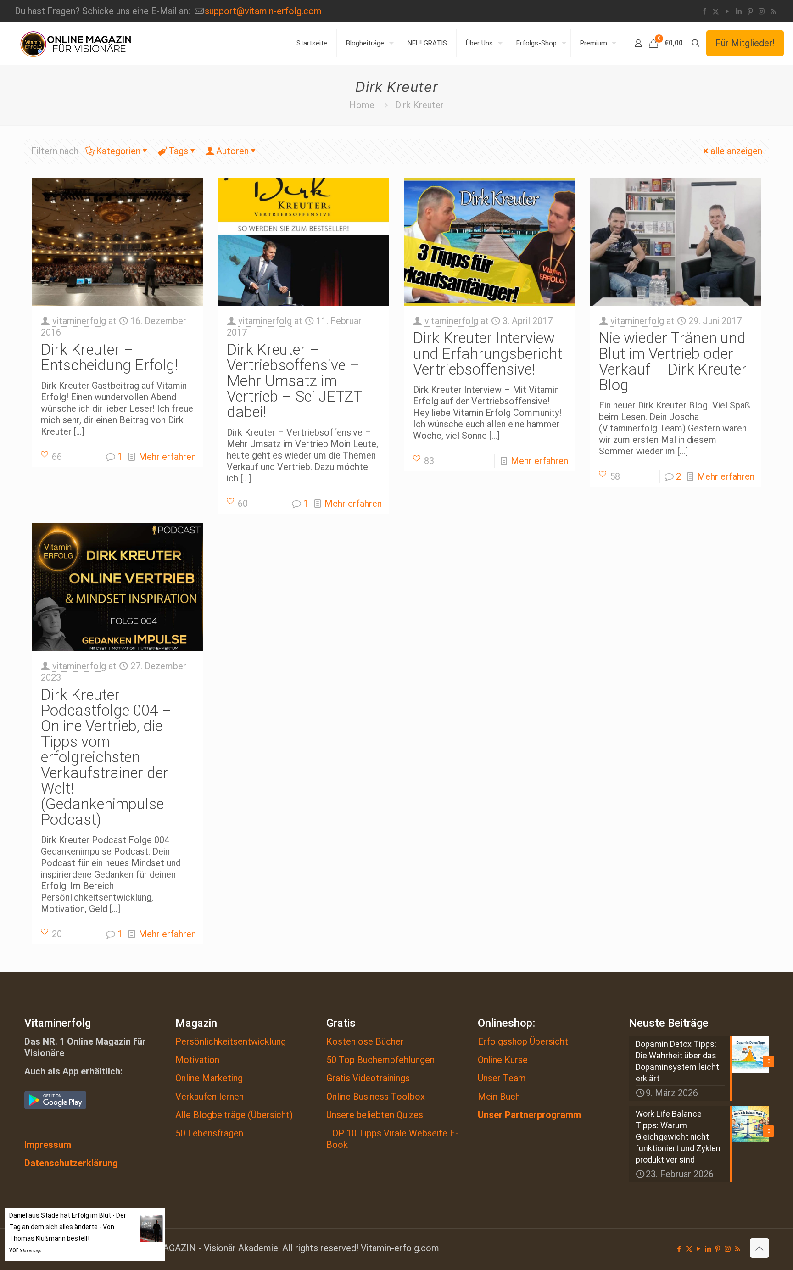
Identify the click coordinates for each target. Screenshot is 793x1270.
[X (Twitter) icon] (715, 11)
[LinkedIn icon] (738, 11)
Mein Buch (499, 1096)
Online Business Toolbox (375, 1096)
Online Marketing (209, 1078)
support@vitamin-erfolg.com (263, 11)
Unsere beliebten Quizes (374, 1114)
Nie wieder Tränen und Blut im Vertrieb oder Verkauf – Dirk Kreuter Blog (673, 361)
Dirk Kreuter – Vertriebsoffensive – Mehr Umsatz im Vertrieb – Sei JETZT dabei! (294, 381)
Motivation (197, 1059)
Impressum (47, 1144)
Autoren (232, 151)
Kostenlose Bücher (365, 1041)
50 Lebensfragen (209, 1133)
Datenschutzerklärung (71, 1163)
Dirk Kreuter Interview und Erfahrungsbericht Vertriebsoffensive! (487, 353)
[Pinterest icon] (750, 11)
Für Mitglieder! (745, 43)
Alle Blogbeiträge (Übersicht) (234, 1114)
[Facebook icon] (704, 11)
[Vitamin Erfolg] (75, 43)
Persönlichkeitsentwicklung (230, 1041)
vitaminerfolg (79, 320)
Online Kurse (503, 1059)
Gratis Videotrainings (368, 1078)
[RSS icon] (773, 11)
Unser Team (502, 1078)
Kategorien (118, 151)
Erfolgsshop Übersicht (523, 1041)
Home (361, 105)
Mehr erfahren (167, 456)
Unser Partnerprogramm (529, 1114)
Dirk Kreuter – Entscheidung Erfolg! (109, 357)
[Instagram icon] (761, 11)
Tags (178, 151)
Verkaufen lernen (209, 1096)
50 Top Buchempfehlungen (380, 1059)
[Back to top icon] (759, 1248)
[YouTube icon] (727, 11)
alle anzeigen (736, 151)
